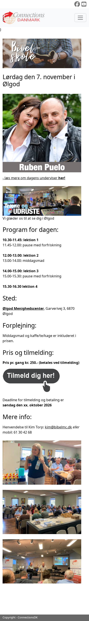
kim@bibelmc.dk (58, 427)
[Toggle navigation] (80, 17)
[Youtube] (83, 4)
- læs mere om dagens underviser (34, 178)
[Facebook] (77, 4)
